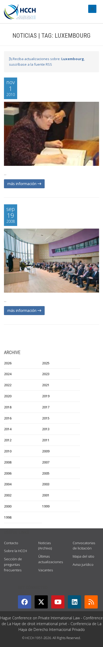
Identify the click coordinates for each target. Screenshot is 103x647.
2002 (7, 495)
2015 (45, 418)
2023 (45, 373)
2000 (7, 506)
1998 (7, 517)
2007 (45, 462)
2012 (7, 440)
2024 (7, 373)
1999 (45, 506)
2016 (7, 418)
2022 (7, 385)
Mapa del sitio (83, 556)
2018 (7, 407)
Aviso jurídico (83, 564)
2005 (45, 473)
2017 (45, 407)
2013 (45, 429)
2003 (45, 484)
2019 (45, 396)
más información (22, 183)
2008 (7, 462)
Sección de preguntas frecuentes (13, 564)
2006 (7, 473)
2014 (7, 429)
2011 (45, 440)
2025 (45, 363)
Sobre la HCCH (15, 550)
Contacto (11, 542)
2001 (45, 495)
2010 (7, 451)
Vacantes (45, 570)
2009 (45, 451)
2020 (7, 396)
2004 (7, 484)
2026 (7, 363)
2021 (45, 385)
